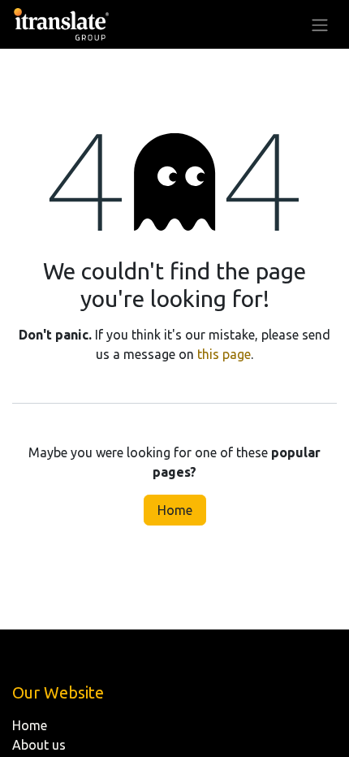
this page (224, 354)
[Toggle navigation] (320, 24)
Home (174, 510)
